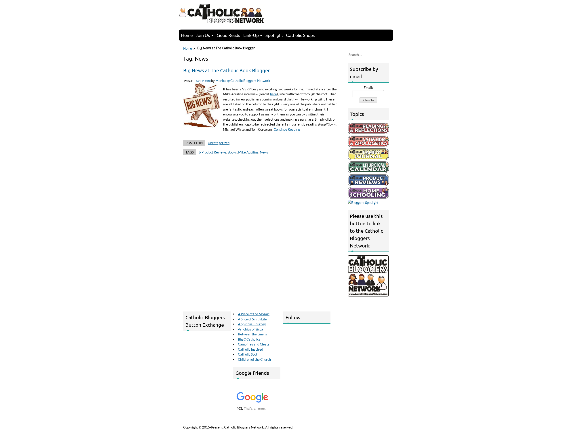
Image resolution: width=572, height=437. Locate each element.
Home (187, 35)
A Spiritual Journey (252, 324)
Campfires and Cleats (253, 344)
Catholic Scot (247, 354)
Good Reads (228, 35)
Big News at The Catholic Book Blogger (226, 70)
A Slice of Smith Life (252, 319)
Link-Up (251, 35)
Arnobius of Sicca (250, 329)
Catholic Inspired (250, 349)
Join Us (203, 35)
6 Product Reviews (212, 152)
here (273, 94)
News (264, 152)
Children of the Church (254, 359)
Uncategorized (218, 143)
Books (232, 152)
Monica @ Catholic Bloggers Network (242, 81)
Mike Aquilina (248, 152)
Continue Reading (287, 129)
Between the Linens (252, 334)
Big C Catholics (249, 339)
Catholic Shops (300, 35)
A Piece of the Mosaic (253, 314)
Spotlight (274, 35)
